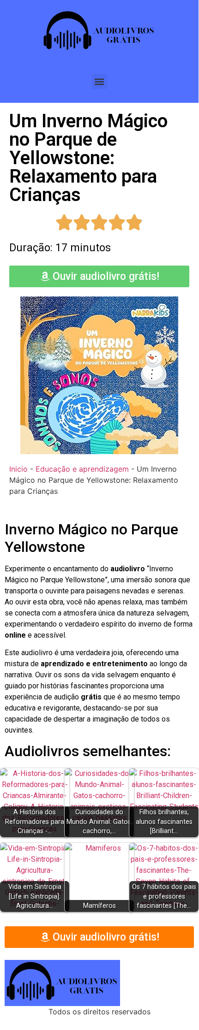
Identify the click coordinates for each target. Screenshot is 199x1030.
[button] (99, 81)
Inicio (18, 469)
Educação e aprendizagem (82, 469)
